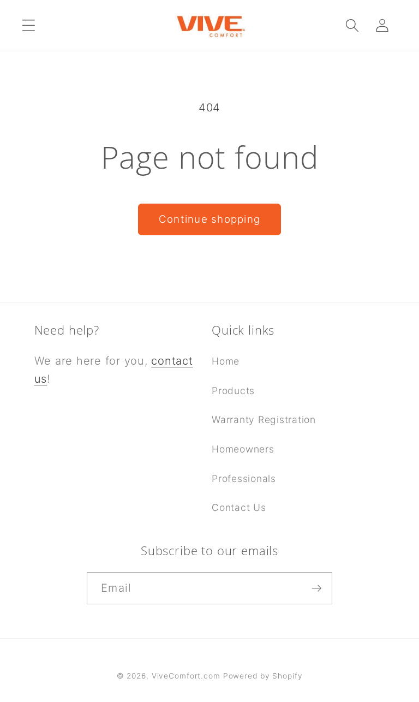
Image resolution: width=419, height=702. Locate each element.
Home (226, 361)
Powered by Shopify (263, 675)
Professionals (244, 478)
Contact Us (239, 507)
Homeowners (243, 449)
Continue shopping (209, 219)
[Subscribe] (317, 588)
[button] (29, 25)
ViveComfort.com (186, 675)
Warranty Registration (264, 419)
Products (233, 390)
